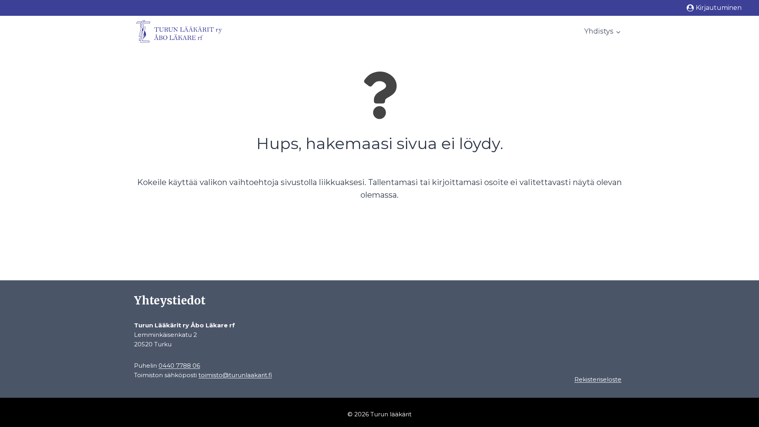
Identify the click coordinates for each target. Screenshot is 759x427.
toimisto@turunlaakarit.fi (235, 375)
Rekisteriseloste (597, 379)
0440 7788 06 (179, 365)
